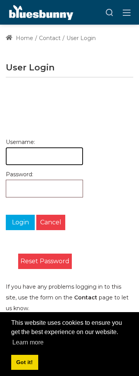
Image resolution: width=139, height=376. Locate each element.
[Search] (109, 12)
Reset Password (45, 261)
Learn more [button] (28, 342)
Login (20, 222)
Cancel (50, 222)
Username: (10, 142)
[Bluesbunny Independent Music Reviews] (40, 12)
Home (23, 38)
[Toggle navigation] (126, 12)
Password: (10, 174)
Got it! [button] (24, 362)
